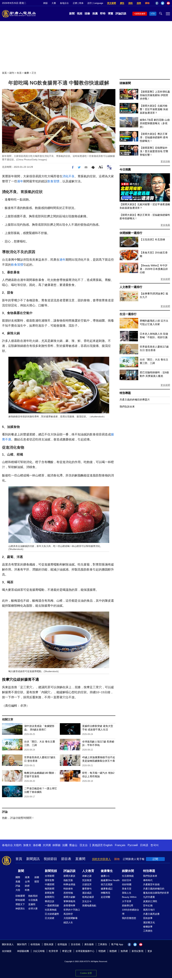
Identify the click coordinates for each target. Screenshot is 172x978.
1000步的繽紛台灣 (130, 911)
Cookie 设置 (86, 973)
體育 (36, 881)
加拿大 (27, 845)
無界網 (124, 951)
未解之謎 (87, 876)
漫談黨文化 (149, 922)
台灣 (27, 881)
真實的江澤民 (150, 901)
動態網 (113, 951)
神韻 (45, 3)
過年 (20, 181)
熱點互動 (68, 880)
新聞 (72, 13)
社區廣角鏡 (51, 909)
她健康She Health (110, 880)
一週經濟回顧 (52, 905)
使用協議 (62, 944)
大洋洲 (47, 845)
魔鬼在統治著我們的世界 (156, 892)
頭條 (87, 13)
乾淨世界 (53, 951)
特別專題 (125, 393)
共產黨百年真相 (151, 884)
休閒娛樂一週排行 (131, 233)
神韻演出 (20, 908)
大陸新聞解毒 (70, 918)
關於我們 (22, 944)
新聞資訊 (33, 859)
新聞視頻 (51, 871)
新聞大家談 (69, 876)
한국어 (154, 845)
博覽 (110, 13)
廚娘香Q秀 (127, 905)
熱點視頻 (33, 895)
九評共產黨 (149, 897)
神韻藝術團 (23, 951)
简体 (81, 3)
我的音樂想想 (129, 918)
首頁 (4, 72)
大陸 (17, 890)
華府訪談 (49, 901)
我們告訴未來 (127, 406)
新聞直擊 (49, 892)
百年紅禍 (148, 905)
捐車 (139, 3)
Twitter (162, 3)
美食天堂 (126, 888)
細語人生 (68, 922)
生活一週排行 (128, 314)
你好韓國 (126, 884)
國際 (17, 877)
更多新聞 (165, 279)
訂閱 (155, 859)
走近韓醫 (105, 897)
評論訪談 (121, 13)
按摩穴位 (9, 679)
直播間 (80, 859)
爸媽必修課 (88, 897)
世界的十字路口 (71, 909)
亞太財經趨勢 (52, 914)
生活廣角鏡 (128, 876)
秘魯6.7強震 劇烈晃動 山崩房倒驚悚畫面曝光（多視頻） (155, 123)
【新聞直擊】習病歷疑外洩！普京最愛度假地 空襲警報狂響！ (154, 151)
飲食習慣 (53, 181)
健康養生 (107, 871)
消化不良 (68, 176)
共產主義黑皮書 (151, 914)
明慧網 (101, 951)
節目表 (66, 859)
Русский (133, 845)
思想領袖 (68, 892)
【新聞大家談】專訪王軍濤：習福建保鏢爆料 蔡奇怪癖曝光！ (154, 137)
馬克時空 (68, 914)
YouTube (168, 3)
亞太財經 (49, 918)
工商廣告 (148, 930)
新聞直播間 (140, 14)
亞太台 (84, 845)
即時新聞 (20, 900)
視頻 (79, 13)
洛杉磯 (37, 845)
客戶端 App (117, 944)
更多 (149, 951)
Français (120, 845)
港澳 (27, 877)
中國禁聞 (49, 884)
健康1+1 (105, 876)
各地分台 (64, 3)
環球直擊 (49, 880)
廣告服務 (89, 944)
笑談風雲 (87, 880)
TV (153, 14)
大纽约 (17, 845)
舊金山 (73, 845)
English (108, 845)
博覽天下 (20, 904)
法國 (65, 845)
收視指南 (35, 944)
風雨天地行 (149, 909)
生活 (19, 72)
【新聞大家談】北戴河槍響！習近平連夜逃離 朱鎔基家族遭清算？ (154, 109)
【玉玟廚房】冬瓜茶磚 (152, 239)
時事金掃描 (69, 884)
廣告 (122, 3)
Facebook (157, 3)
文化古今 (87, 901)
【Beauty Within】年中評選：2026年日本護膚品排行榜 (154, 269)
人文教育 (88, 871)
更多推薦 (165, 225)
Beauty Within (129, 897)
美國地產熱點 (89, 905)
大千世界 (126, 901)
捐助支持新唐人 (101, 859)
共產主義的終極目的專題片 (135, 399)
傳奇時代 (148, 880)
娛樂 (36, 877)
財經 (27, 885)
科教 (27, 890)
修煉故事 (148, 926)
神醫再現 (105, 892)
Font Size (100, 167)
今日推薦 (125, 169)
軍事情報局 (69, 901)
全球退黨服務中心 (85, 951)
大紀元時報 (39, 951)
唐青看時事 (69, 905)
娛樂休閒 (128, 871)
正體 (75, 3)
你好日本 (126, 880)
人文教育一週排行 (131, 287)
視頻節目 (50, 859)
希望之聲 (67, 951)
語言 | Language (95, 3)
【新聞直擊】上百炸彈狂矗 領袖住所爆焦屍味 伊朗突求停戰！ (155, 95)
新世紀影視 (137, 951)
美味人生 (126, 892)
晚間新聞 (49, 888)
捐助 (130, 3)
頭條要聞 (20, 895)
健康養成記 (107, 888)
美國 (17, 881)
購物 (147, 3)
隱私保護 (48, 944)
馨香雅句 (87, 888)
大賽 (54, 3)
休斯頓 (56, 845)
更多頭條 (165, 161)
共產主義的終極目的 (153, 888)
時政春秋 (68, 888)
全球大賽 (33, 908)
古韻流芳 (87, 884)
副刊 (11, 72)
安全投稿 (75, 944)
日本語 (144, 845)
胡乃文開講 (107, 884)
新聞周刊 (49, 897)
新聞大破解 (69, 897)
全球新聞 (49, 876)
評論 (17, 885)
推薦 (95, 13)
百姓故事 (148, 918)
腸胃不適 (31, 679)
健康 (26, 72)
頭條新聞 (125, 83)
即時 (102, 13)
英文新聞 (111, 3)
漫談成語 (87, 892)
